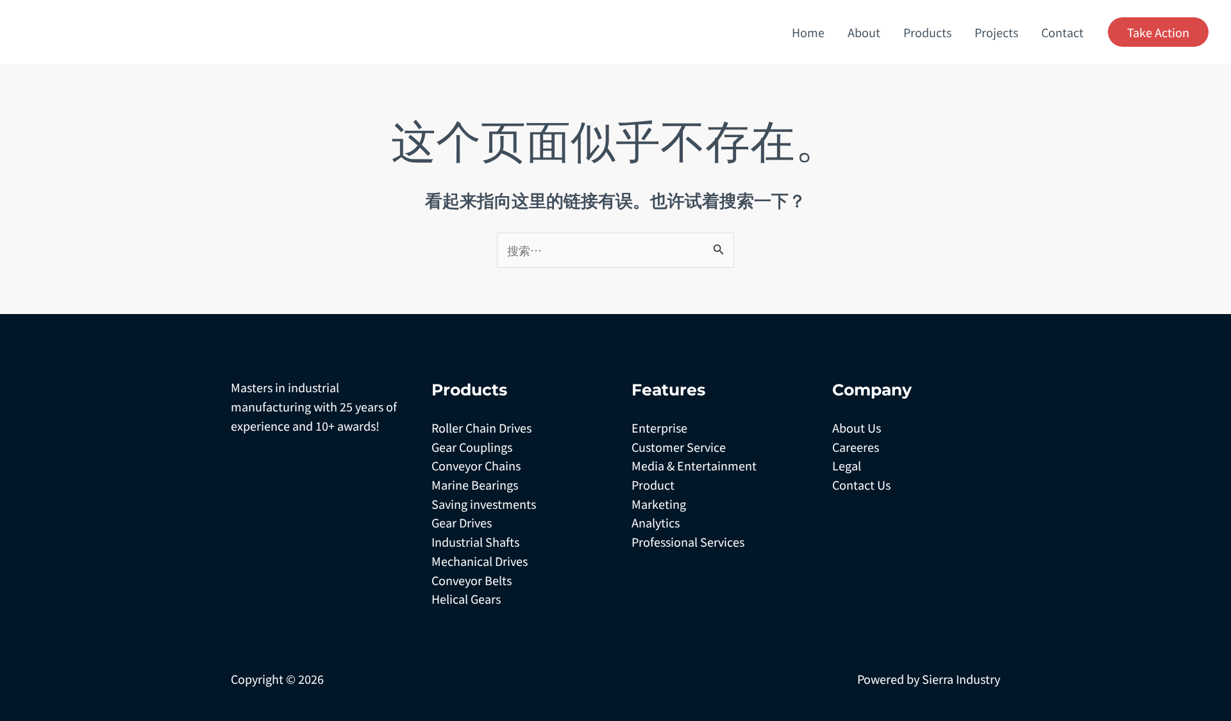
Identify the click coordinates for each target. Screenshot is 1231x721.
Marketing (659, 503)
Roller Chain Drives (481, 427)
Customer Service (679, 446)
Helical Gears (466, 598)
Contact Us (861, 484)
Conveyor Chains (476, 465)
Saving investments (483, 503)
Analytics (656, 522)
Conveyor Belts (471, 580)
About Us (856, 427)
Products (927, 32)
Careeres (855, 446)
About (864, 32)
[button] (1158, 32)
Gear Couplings (471, 446)
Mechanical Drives (479, 560)
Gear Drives (461, 522)
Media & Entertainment (694, 465)
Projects (996, 32)
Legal (846, 465)
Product (653, 484)
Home (808, 32)
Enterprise (659, 427)
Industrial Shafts (475, 541)
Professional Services (688, 541)
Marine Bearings (474, 484)
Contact (1062, 32)
